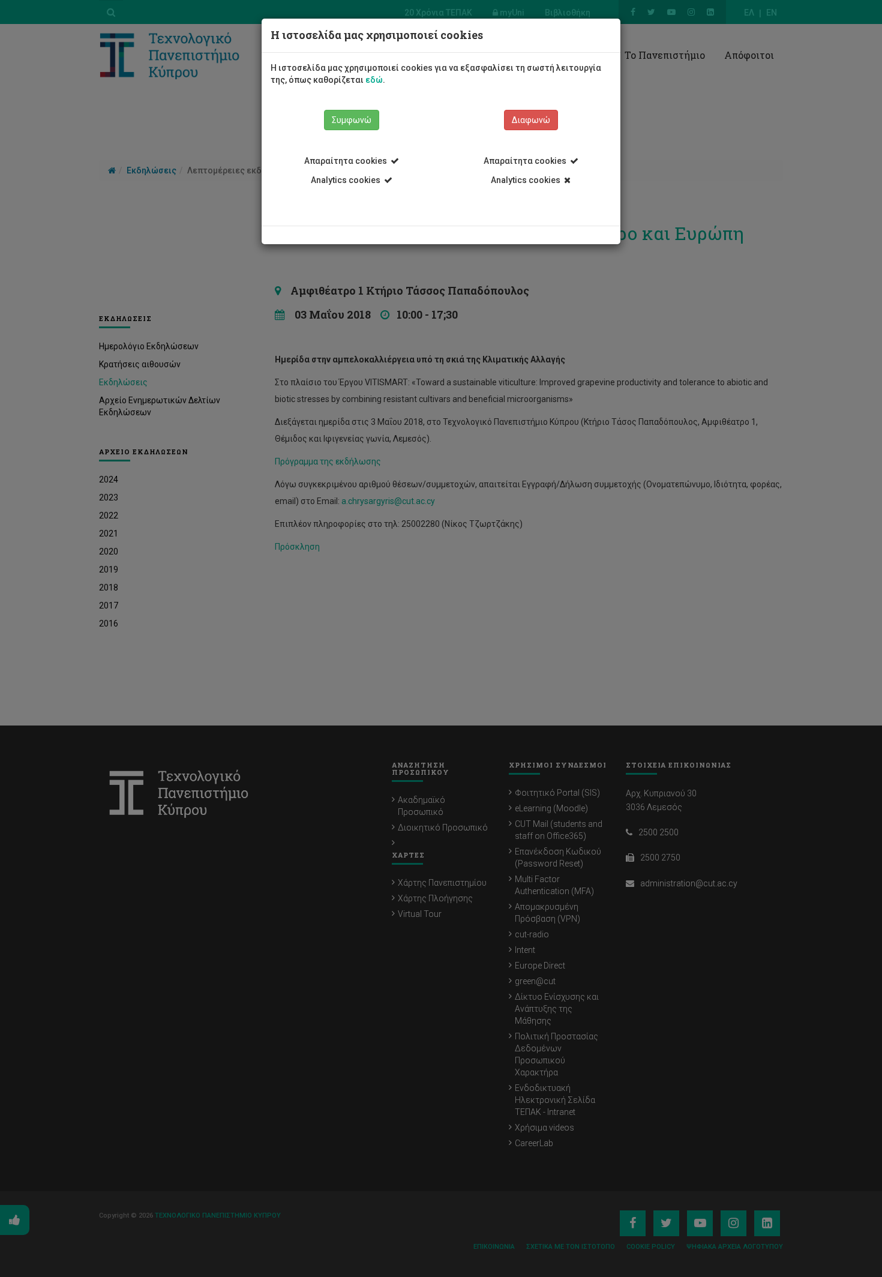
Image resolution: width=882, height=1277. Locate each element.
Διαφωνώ (531, 120)
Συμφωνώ (351, 120)
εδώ (374, 80)
